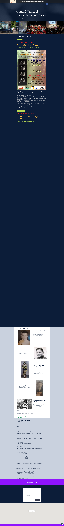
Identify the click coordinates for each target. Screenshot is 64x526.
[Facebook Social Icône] (47, 4)
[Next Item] (62, 27)
